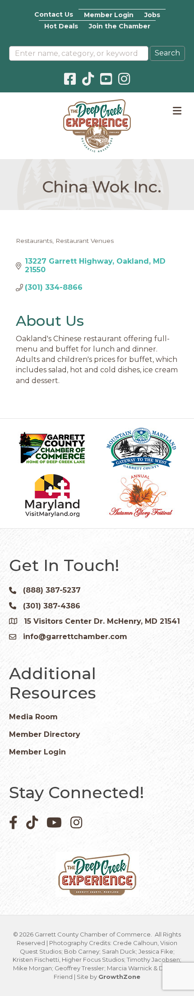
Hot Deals (61, 26)
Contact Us (53, 14)
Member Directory (44, 734)
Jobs (152, 15)
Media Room (33, 717)
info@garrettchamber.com (75, 636)
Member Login (109, 15)
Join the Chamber (119, 26)
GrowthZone (119, 976)
